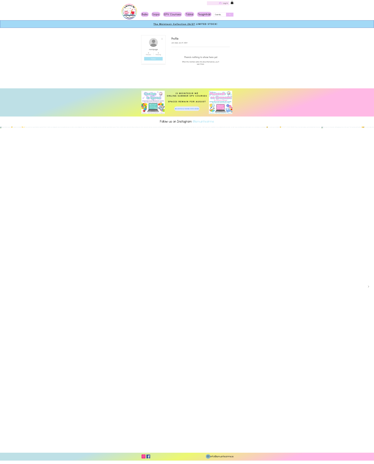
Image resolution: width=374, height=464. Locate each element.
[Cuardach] (229, 14)
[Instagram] (143, 456)
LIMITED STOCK (206, 24)
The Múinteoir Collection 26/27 (174, 24)
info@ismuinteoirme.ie (222, 456)
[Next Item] (368, 286)
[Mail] (208, 456)
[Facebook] (148, 456)
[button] (232, 2)
